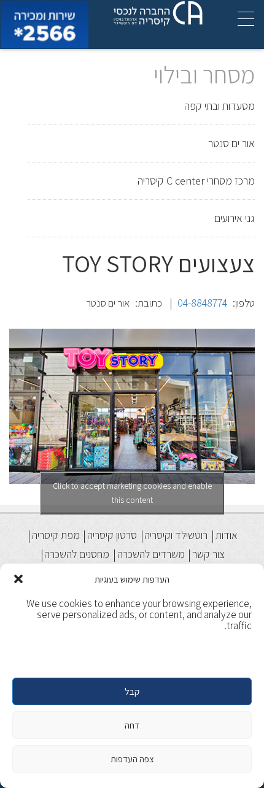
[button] (18, 579)
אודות (226, 535)
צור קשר (208, 554)
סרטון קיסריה (112, 535)
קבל (132, 691)
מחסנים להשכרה (76, 554)
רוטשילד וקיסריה (176, 535)
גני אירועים (234, 218)
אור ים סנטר (231, 143)
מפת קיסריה (56, 535)
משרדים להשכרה (151, 554)
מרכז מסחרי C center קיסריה (196, 181)
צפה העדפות (132, 759)
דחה (132, 725)
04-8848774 (202, 303)
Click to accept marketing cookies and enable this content (132, 492)
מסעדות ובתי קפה (219, 106)
